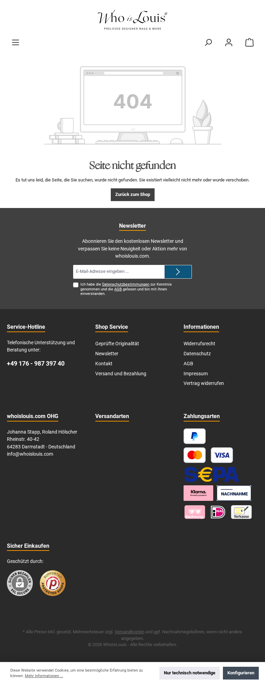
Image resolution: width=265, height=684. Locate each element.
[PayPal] (195, 436)
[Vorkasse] (241, 512)
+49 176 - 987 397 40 (36, 363)
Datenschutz (197, 354)
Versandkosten (129, 631)
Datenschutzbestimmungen (125, 284)
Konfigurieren (240, 672)
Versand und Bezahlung (120, 374)
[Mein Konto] (228, 42)
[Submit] (178, 272)
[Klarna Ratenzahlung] (198, 493)
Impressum (196, 374)
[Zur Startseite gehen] (132, 20)
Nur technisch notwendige (189, 672)
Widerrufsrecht (199, 344)
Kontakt (103, 364)
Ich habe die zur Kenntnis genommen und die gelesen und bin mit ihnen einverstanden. (126, 289)
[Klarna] (195, 512)
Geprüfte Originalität (117, 344)
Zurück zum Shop (132, 194)
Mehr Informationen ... (44, 676)
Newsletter (106, 354)
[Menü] (15, 42)
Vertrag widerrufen (204, 383)
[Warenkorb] (249, 42)
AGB (118, 289)
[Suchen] (208, 42)
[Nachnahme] (234, 493)
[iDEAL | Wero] (218, 512)
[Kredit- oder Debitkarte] (208, 455)
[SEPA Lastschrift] (212, 474)
